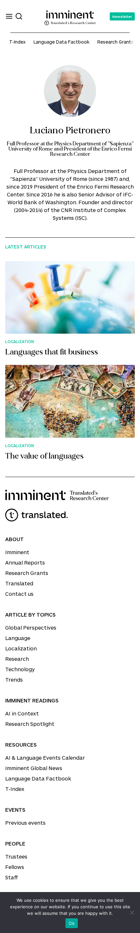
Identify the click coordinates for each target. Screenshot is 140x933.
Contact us (19, 594)
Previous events (25, 823)
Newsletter (122, 16)
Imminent (17, 552)
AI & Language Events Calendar (45, 757)
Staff (11, 877)
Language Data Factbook (62, 42)
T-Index (17, 42)
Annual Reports (25, 562)
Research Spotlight (29, 724)
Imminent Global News (33, 768)
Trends (14, 679)
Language (17, 638)
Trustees (16, 856)
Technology (20, 669)
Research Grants (115, 42)
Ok (72, 923)
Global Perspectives (30, 627)
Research (17, 659)
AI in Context (22, 713)
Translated (19, 583)
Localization (21, 648)
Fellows (14, 867)
